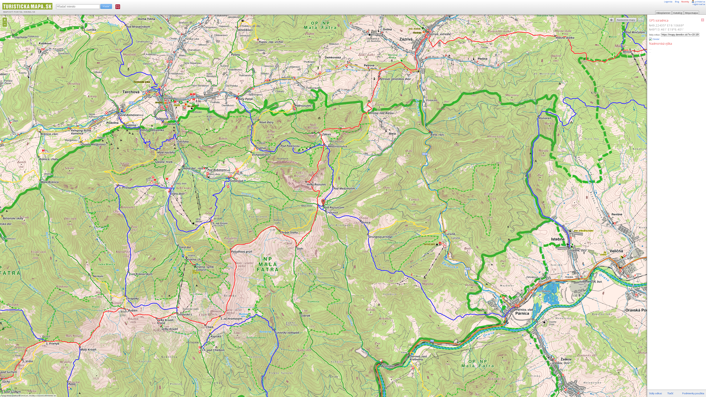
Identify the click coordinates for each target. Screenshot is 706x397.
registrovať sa (699, 4)
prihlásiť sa (700, 1)
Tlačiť (670, 393)
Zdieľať (655, 39)
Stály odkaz (655, 393)
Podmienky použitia (693, 393)
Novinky (685, 1)
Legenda (668, 1)
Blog (677, 1)
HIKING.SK (29, 12)
